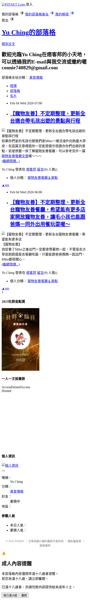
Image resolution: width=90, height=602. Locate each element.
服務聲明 (45, 545)
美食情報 (36, 77)
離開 (24, 595)
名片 (13, 96)
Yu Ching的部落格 (29, 32)
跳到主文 (8, 44)
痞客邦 (31, 169)
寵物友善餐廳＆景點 (43, 178)
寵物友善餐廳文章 (15, 156)
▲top (5, 185)
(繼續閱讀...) (11, 161)
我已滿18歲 (10, 595)
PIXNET (19, 541)
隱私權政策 (74, 541)
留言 (40, 169)
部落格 (15, 91)
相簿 (13, 86)
